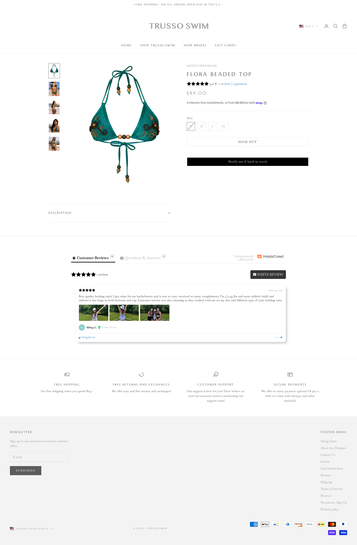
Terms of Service (332, 489)
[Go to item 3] (54, 107)
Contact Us (328, 455)
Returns (326, 475)
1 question (240, 84)
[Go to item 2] (54, 88)
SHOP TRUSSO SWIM (157, 45)
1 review (224, 84)
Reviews (326, 495)
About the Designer (333, 448)
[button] (248, 161)
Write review (269, 274)
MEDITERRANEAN (202, 66)
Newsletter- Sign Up (334, 502)
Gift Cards (225, 45)
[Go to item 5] (54, 143)
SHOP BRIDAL (195, 45)
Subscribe (25, 470)
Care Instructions (332, 468)
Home (126, 45)
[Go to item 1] (54, 70)
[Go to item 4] (54, 125)
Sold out (247, 142)
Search (325, 461)
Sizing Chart (329, 441)
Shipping (326, 482)
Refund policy (330, 509)
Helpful (86, 337)
